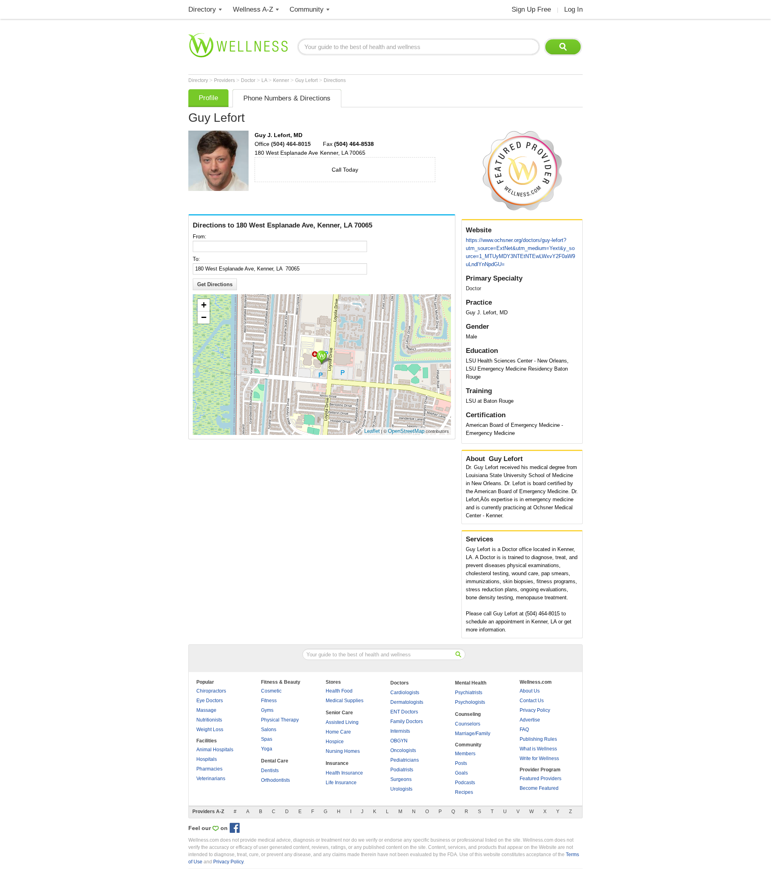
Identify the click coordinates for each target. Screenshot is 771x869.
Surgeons (401, 779)
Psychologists (470, 702)
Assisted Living (342, 722)
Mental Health (470, 683)
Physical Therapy (280, 720)
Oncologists (403, 750)
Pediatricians (404, 760)
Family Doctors (406, 721)
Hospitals (206, 759)
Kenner (281, 80)
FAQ (524, 729)
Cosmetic (271, 691)
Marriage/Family (472, 733)
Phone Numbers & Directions (286, 98)
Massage (206, 710)
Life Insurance (341, 782)
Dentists (270, 770)
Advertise (530, 720)
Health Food (339, 691)
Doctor (249, 80)
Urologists (401, 789)
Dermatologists (406, 702)
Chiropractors (211, 691)
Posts (461, 763)
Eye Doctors (209, 700)
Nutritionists (209, 720)
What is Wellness (538, 749)
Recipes (464, 792)
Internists (400, 731)
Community (307, 9)
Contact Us (532, 700)
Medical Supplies (344, 700)
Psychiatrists (468, 692)
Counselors (467, 724)
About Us (530, 691)
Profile (208, 98)
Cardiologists (404, 692)
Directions (335, 80)
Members (465, 753)
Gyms (267, 710)
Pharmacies (209, 769)
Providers (225, 80)
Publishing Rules (538, 739)
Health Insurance (344, 773)
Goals (461, 773)
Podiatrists (401, 770)
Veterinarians (210, 778)
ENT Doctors (404, 712)
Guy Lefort (307, 80)
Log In (573, 9)
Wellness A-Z (253, 9)
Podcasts (465, 782)
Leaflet (372, 431)
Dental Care (274, 761)
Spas (266, 739)
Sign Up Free (531, 9)
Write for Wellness (539, 758)
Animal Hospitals (214, 749)
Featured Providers (540, 778)
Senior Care (339, 712)
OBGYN (399, 741)
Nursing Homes (343, 751)
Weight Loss (209, 729)
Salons (268, 729)
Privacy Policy (535, 710)
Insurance (337, 763)
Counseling (468, 714)
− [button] (203, 317)
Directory (202, 9)
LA (264, 80)
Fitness (269, 700)
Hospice (335, 741)
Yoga (266, 749)
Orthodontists (275, 780)
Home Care (338, 732)
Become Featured (539, 788)
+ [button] (203, 305)
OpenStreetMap (406, 431)
